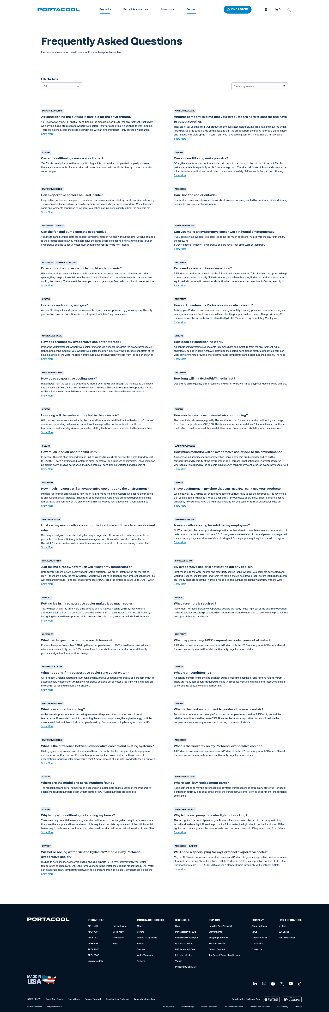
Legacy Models (95, 961)
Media (140, 926)
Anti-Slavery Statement (233, 1007)
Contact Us (257, 949)
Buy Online (284, 932)
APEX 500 (93, 926)
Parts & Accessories (135, 9)
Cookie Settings (187, 1007)
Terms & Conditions (209, 1007)
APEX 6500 (93, 955)
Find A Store (239, 9)
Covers (140, 932)
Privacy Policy (168, 1007)
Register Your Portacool (220, 926)
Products (105, 9)
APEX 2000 (93, 944)
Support (191, 9)
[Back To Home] (59, 9)
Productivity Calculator (186, 967)
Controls (141, 949)
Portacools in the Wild (185, 932)
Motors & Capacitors (147, 938)
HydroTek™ (118, 938)
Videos (178, 961)
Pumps (140, 944)
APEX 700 (93, 932)
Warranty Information (144, 999)
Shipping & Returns (218, 938)
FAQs (115, 944)
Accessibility (282, 1007)
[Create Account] (266, 9)
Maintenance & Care (185, 949)
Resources (167, 9)
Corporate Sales (259, 938)
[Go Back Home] (48, 920)
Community (257, 944)
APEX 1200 (93, 938)
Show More (47, 134)
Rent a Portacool (287, 938)
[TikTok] (299, 984)
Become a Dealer (217, 944)
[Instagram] (263, 984)
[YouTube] (290, 984)
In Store (282, 926)
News (254, 932)
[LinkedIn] (254, 984)
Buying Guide (119, 926)
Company (258, 920)
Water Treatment (145, 955)
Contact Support (217, 949)
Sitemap (298, 1007)
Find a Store (74, 999)
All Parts (141, 961)
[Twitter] (281, 984)
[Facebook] (272, 984)
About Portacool (259, 926)
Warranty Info (215, 932)
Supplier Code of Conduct (260, 1007)
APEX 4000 (93, 949)
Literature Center (183, 955)
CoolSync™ (118, 932)
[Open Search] (289, 10)
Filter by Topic (49, 79)
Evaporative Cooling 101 (186, 938)
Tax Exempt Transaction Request (224, 955)
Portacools (96, 920)
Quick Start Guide (183, 944)
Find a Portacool (290, 920)
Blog (177, 926)
